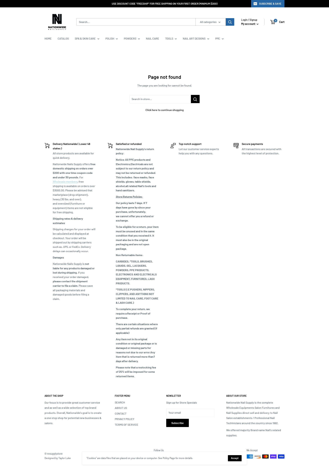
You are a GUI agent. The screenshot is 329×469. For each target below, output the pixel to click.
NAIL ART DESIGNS (194, 38)
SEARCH (120, 402)
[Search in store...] (195, 99)
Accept (235, 458)
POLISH (109, 38)
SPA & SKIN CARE (85, 38)
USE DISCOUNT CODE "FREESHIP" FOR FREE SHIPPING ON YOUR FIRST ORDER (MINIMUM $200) (164, 3)
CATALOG (63, 38)
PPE (217, 38)
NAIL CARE (152, 38)
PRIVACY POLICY (124, 419)
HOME (48, 38)
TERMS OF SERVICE (126, 424)
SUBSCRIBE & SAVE (270, 3)
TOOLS (169, 38)
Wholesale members (65, 181)
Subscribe (177, 422)
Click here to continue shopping (164, 110)
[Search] (230, 22)
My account (248, 23)
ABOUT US (121, 407)
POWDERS (130, 38)
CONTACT (120, 413)
